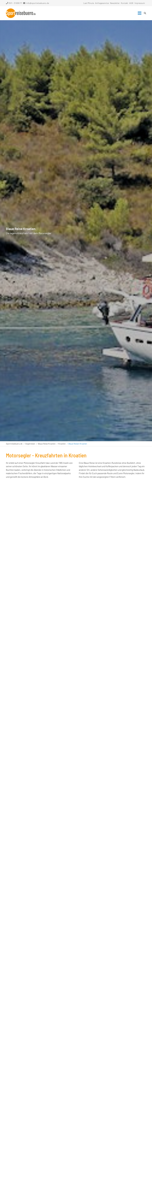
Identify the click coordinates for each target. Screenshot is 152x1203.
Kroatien (62, 444)
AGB (131, 3)
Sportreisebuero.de (14, 444)
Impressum (139, 3)
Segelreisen (30, 444)
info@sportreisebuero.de (37, 3)
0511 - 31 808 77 (15, 3)
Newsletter (115, 3)
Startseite (21, 13)
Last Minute (88, 3)
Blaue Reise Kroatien (47, 444)
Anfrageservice (102, 3)
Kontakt (124, 3)
